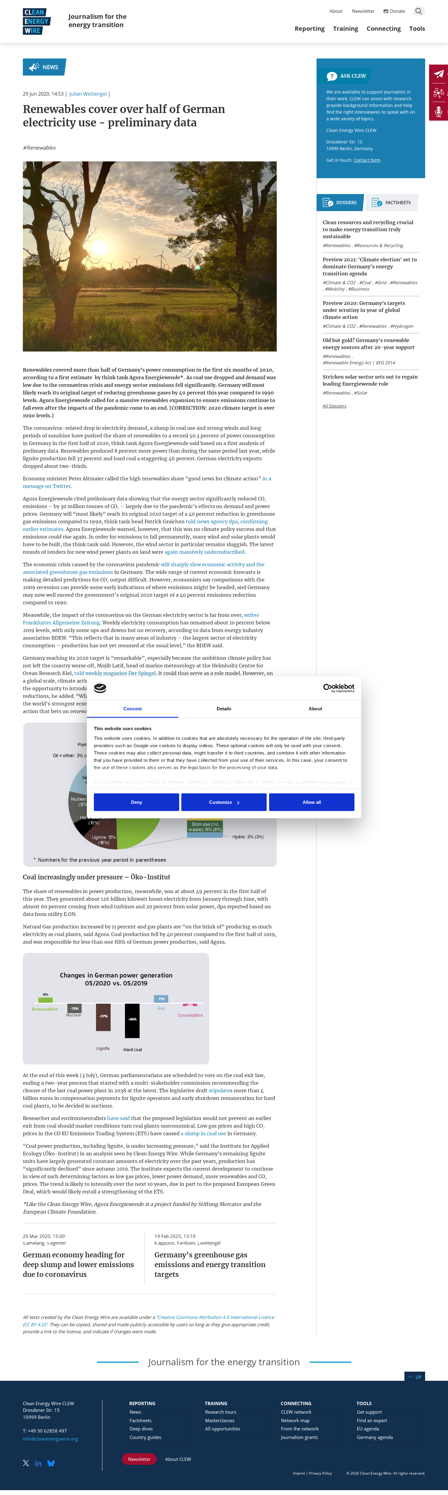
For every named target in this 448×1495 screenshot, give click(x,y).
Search (419, 11)
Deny (136, 802)
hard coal (125, 458)
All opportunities (222, 1429)
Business (360, 289)
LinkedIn (40, 1464)
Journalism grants (299, 1437)
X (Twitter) (28, 1464)
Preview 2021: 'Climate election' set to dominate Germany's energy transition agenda (370, 266)
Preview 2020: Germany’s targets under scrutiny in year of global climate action (364, 310)
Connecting (384, 28)
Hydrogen (403, 326)
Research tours (220, 1412)
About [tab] (315, 708)
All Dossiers (335, 406)
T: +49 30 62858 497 (45, 1431)
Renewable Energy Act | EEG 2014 (360, 363)
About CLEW (178, 1459)
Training (345, 28)
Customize (220, 802)
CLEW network (296, 1412)
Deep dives (141, 1429)
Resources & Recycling (380, 245)
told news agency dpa (212, 521)
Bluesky (52, 1464)
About (335, 11)
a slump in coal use (203, 1133)
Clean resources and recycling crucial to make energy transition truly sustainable (368, 229)
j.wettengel (209, 1243)
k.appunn (164, 1243)
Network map (295, 1420)
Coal (366, 282)
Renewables (337, 245)
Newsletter (363, 11)
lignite (31, 458)
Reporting (310, 28)
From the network (300, 1429)
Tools (417, 28)
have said (118, 1118)
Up (418, 1377)
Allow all (312, 802)
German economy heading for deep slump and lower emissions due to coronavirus (78, 1265)
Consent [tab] (132, 708)
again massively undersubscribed (204, 552)
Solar (362, 393)
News (50, 67)
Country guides (145, 1437)
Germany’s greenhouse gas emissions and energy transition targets (210, 1265)
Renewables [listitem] (40, 147)
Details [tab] (224, 708)
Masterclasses (219, 1420)
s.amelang (33, 1243)
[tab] (340, 205)
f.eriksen (186, 1243)
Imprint (299, 1473)
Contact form (367, 160)
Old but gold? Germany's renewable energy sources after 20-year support (369, 343)
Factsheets (140, 1420)
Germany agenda (375, 1437)
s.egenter (56, 1243)
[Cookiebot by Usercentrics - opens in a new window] (327, 688)
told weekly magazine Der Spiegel (115, 673)
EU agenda (368, 1429)
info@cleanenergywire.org (50, 1439)
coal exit (243, 1075)
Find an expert (372, 1420)
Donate (397, 11)
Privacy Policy (320, 1473)
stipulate (219, 1090)
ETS (142, 1133)
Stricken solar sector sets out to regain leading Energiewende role (370, 380)
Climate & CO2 (340, 282)
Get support (369, 1412)
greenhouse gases (149, 393)
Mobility (336, 289)
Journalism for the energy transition (97, 20)
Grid (381, 282)
